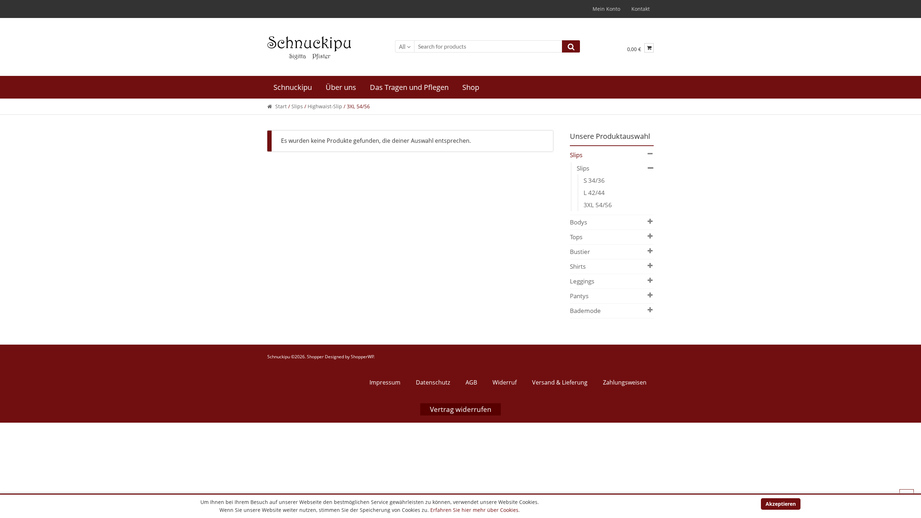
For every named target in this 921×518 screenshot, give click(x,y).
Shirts (578, 266)
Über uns (341, 87)
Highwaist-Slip (325, 106)
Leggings (582, 281)
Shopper (315, 357)
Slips (297, 106)
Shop (470, 87)
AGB (471, 382)
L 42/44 (594, 192)
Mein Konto (606, 8)
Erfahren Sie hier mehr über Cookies (474, 509)
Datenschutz (433, 382)
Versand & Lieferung (559, 382)
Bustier (580, 251)
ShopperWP (362, 357)
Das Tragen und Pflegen (409, 87)
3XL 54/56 (598, 205)
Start (281, 106)
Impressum (384, 382)
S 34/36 (594, 180)
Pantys (579, 296)
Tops (576, 237)
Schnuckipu (292, 87)
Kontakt (640, 8)
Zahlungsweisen (624, 382)
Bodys (578, 222)
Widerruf (505, 382)
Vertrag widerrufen (460, 409)
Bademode (585, 310)
